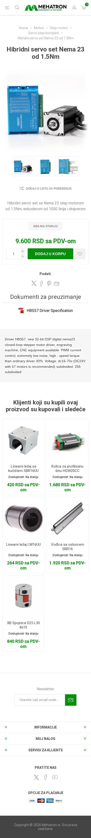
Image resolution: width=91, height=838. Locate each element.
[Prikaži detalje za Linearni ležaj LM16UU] (23, 518)
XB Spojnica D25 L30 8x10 (23, 625)
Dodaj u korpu (50, 254)
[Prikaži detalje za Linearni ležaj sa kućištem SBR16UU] (23, 440)
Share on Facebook (41, 283)
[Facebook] (46, 777)
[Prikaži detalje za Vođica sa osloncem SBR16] (67, 518)
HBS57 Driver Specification (50, 310)
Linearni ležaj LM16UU (23, 544)
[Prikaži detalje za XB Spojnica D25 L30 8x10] (23, 596)
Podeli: (45, 274)
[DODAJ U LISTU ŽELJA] (79, 253)
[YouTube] (55, 777)
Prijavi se (70, 700)
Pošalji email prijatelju (56, 283)
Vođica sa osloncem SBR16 (67, 546)
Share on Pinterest (49, 283)
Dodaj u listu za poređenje (49, 188)
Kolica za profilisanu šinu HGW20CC (67, 468)
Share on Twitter (34, 283)
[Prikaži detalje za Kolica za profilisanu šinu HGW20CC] (67, 440)
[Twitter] (36, 777)
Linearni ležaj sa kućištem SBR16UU (23, 468)
